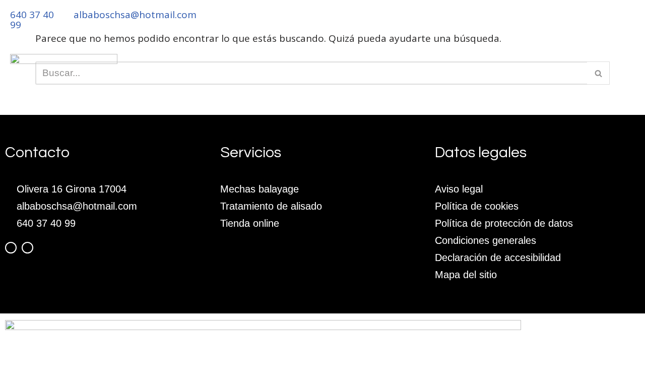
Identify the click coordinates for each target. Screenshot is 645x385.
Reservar (414, 89)
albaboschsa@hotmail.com (135, 14)
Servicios (353, 89)
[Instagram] (27, 247)
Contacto (602, 89)
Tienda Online (527, 89)
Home (251, 89)
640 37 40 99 (32, 19)
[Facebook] (11, 247)
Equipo (297, 89)
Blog (465, 89)
